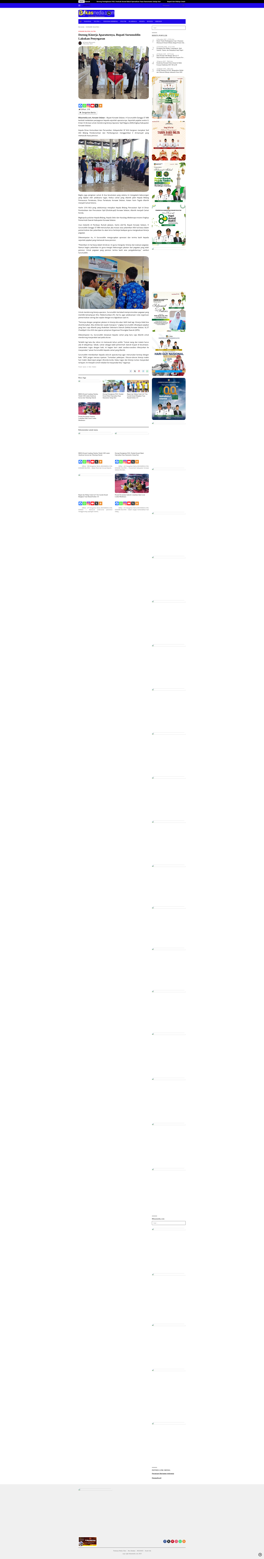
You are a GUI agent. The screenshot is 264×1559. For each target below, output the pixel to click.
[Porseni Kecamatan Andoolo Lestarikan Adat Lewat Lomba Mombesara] (89, 408)
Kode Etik (148, 1551)
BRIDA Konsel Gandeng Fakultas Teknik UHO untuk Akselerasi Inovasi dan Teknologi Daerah (88, 396)
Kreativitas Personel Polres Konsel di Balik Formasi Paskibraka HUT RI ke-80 (169, 64)
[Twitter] (168, 1541)
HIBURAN (158, 21)
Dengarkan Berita (89, 112)
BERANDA (86, 5)
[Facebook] (80, 104)
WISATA (142, 21)
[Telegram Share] (143, 371)
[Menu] (79, 5)
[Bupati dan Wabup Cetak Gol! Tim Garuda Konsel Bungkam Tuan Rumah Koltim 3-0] (138, 386)
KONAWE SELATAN (84, 31)
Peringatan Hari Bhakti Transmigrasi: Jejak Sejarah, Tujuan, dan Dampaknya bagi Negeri (170, 49)
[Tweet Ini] (134, 371)
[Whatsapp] (84, 104)
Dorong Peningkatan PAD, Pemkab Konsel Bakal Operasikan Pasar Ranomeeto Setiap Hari (113, 396)
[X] (96, 104)
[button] (184, 5)
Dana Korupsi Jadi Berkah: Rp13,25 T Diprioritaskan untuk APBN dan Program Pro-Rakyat (170, 56)
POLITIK (123, 21)
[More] (100, 104)
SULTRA (96, 21)
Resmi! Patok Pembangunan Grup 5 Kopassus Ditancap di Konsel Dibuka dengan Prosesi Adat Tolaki (170, 42)
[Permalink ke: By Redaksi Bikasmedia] (80, 43)
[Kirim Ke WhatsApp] (147, 371)
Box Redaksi (131, 1551)
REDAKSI (140, 1551)
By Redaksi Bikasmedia (89, 42)
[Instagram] (88, 104)
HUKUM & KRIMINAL (110, 21)
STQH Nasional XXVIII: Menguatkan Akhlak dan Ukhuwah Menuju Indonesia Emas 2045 (170, 71)
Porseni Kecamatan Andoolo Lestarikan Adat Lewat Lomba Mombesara (124, 1)
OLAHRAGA (133, 21)
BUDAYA (150, 21)
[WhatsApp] (180, 1541)
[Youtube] (92, 104)
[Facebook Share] (130, 371)
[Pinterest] (172, 1541)
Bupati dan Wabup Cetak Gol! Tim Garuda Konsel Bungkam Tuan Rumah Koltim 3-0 (137, 396)
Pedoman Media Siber (119, 1551)
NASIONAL (87, 21)
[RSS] (184, 1541)
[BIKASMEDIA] (96, 13)
